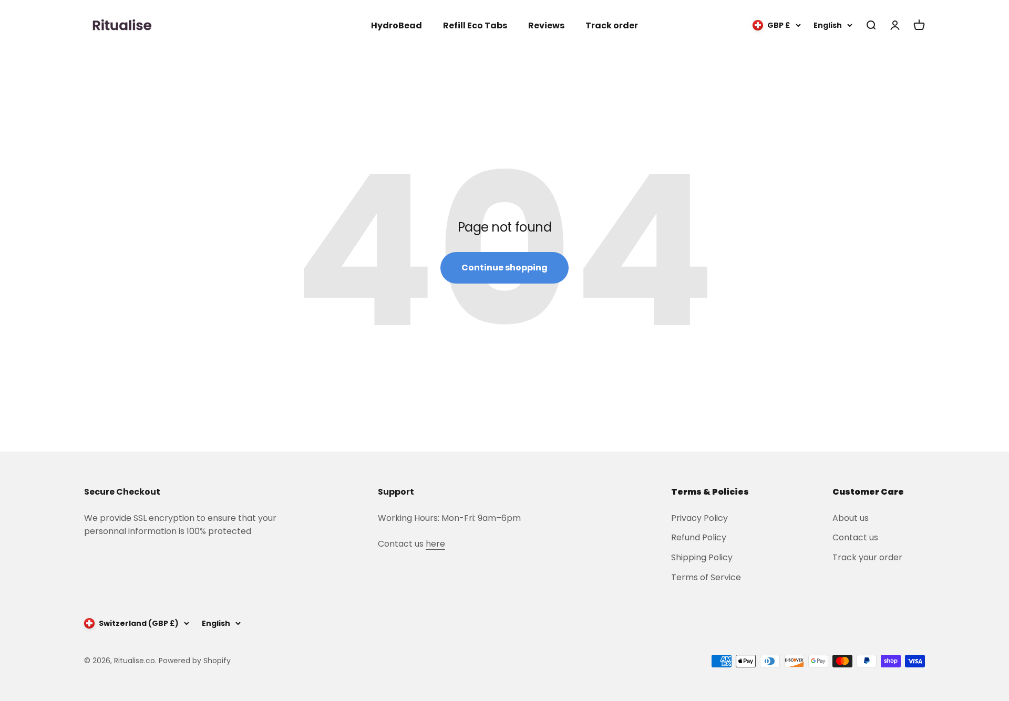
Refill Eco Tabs (475, 25)
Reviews (546, 25)
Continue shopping (504, 267)
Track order (611, 25)
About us (850, 518)
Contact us (855, 537)
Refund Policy (698, 537)
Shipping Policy (702, 557)
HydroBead (396, 25)
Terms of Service (706, 577)
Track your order (867, 557)
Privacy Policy (699, 518)
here (435, 544)
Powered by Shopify (195, 660)
